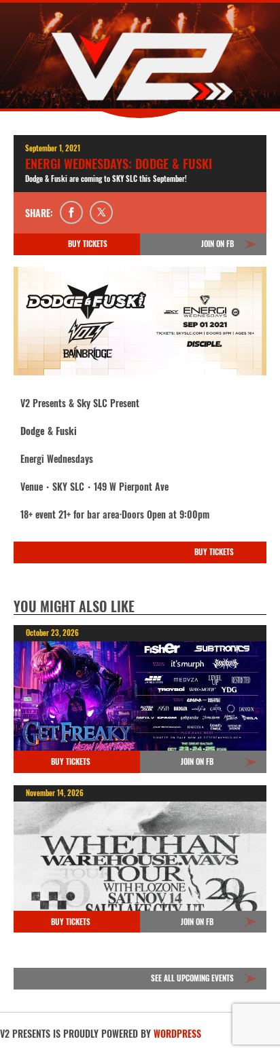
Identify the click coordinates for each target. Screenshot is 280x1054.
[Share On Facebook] (71, 212)
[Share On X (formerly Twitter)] (101, 212)
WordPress (177, 1033)
